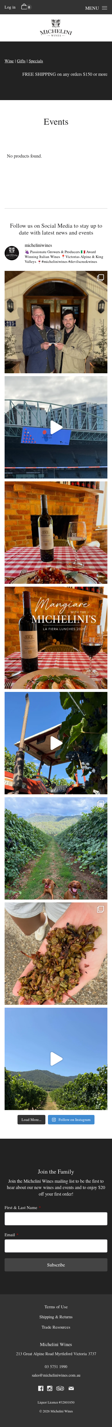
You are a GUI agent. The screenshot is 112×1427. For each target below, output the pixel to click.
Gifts (21, 60)
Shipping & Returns (56, 1316)
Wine (9, 60)
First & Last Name (21, 1207)
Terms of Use (56, 1306)
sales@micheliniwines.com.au (56, 1375)
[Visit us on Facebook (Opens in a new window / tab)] (40, 1389)
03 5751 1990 (56, 1366)
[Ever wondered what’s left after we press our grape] (56, 953)
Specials (36, 60)
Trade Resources (56, 1327)
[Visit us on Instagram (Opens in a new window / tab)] (49, 1389)
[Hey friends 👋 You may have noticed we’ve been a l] (56, 1059)
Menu (92, 8)
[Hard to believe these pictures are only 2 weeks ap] (56, 848)
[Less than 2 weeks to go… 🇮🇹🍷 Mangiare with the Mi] (56, 532)
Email (10, 1234)
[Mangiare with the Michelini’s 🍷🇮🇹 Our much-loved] (56, 638)
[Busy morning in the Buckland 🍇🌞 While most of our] (56, 743)
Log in (10, 7)
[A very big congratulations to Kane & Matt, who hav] (56, 322)
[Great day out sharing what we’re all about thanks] (56, 427)
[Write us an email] (71, 1389)
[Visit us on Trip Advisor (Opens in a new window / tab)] (60, 1389)
